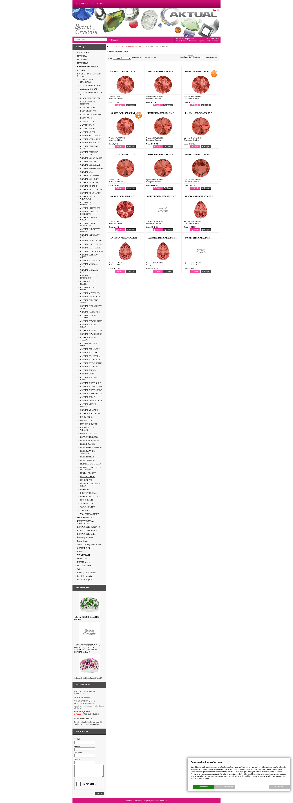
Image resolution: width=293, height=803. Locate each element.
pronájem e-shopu (152, 800)
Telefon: (77, 759)
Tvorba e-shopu (139, 800)
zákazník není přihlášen (185, 38)
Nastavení (279, 786)
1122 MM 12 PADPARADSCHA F (160, 113)
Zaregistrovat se (181, 41)
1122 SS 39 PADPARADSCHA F (122, 155)
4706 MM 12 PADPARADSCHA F (198, 238)
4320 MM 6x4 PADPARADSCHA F (199, 196)
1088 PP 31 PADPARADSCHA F (160, 71)
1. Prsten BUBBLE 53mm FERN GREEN (87, 618)
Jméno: (77, 746)
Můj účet (201, 41)
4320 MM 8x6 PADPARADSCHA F (123, 238)
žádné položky (212, 41)
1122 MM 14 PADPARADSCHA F (198, 113)
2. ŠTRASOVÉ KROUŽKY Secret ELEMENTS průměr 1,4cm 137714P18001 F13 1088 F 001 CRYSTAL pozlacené (87, 648)
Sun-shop (163, 800)
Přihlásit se (193, 41)
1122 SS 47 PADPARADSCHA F (160, 155)
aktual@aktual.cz (92, 724)
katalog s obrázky (140, 57)
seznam (153, 57)
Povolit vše (203, 786)
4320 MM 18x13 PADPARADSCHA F (162, 238)
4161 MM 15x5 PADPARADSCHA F (161, 196)
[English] (218, 10)
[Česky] (214, 10)
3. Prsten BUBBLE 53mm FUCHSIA (88, 678)
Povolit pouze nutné (224, 786)
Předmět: (77, 739)
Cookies (129, 800)
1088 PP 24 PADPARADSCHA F (122, 71)
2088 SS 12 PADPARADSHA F (122, 196)
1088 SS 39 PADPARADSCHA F (122, 113)
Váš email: (78, 753)
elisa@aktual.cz (86, 718)
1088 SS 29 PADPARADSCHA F (198, 71)
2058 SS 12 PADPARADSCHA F (198, 155)
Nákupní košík (213, 38)
